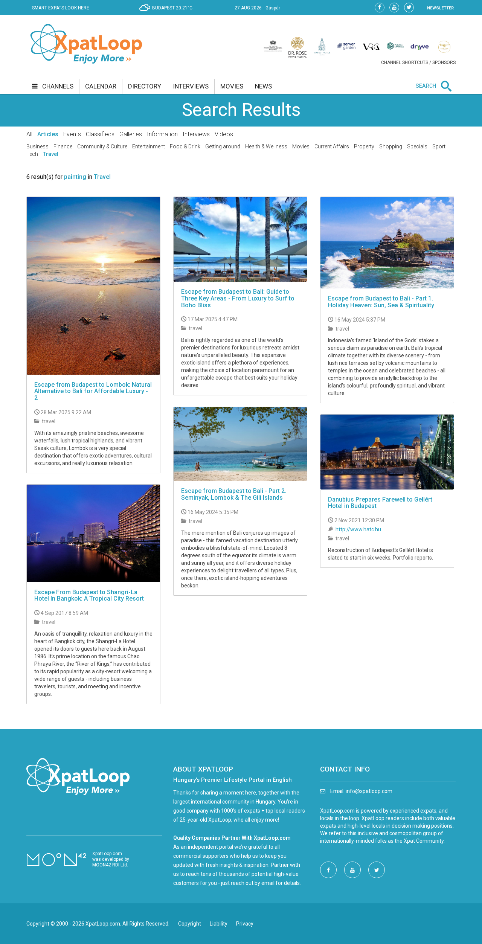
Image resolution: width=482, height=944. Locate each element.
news (263, 86)
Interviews (196, 134)
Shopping (390, 146)
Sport (438, 146)
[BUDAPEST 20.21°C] (167, 14)
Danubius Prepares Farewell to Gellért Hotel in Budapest (380, 503)
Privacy (244, 924)
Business (37, 146)
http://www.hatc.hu (358, 529)
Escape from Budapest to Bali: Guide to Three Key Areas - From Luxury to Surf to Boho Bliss (237, 298)
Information (162, 134)
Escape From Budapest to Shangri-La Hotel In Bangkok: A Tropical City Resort (89, 595)
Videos (224, 134)
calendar (100, 86)
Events (72, 134)
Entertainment (148, 146)
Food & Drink (185, 146)
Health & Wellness (266, 146)
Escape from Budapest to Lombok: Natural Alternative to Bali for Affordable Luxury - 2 (93, 391)
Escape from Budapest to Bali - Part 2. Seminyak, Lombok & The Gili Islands (233, 494)
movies (231, 86)
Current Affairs (331, 146)
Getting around (222, 146)
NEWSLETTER (440, 8)
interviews (191, 86)
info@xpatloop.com (369, 791)
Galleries (130, 134)
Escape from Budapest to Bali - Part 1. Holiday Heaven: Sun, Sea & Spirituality (381, 302)
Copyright (189, 924)
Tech (32, 154)
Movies (301, 146)
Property (364, 146)
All (29, 134)
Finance (62, 146)
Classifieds (100, 134)
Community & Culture (102, 146)
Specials (417, 146)
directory (144, 86)
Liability (218, 924)
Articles (47, 134)
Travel (50, 154)
